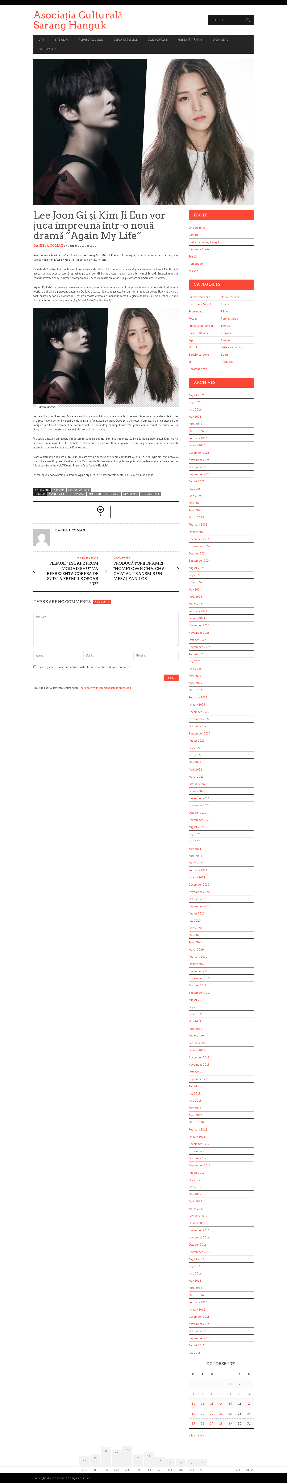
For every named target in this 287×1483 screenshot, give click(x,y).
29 (230, 1423)
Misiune (193, 271)
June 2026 (195, 409)
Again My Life (57, 493)
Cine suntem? (197, 227)
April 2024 (195, 596)
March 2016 (196, 1295)
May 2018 (195, 1108)
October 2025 (198, 467)
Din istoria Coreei (199, 249)
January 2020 (197, 964)
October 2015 (198, 1331)
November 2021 (199, 805)
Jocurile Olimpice (199, 333)
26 (202, 1423)
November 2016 (199, 1237)
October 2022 (198, 726)
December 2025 (199, 453)
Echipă (193, 256)
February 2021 (198, 870)
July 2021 (195, 834)
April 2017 (195, 1201)
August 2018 (197, 1086)
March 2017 (196, 1209)
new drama (130, 493)
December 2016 (199, 1230)
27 (211, 1423)
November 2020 (199, 892)
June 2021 (195, 841)
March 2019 (196, 1036)
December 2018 (199, 1057)
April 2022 (195, 769)
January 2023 (197, 704)
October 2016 (198, 1244)
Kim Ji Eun (95, 493)
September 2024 (200, 560)
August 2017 (197, 1173)
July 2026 (195, 402)
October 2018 (198, 1072)
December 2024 (199, 539)
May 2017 (195, 1194)
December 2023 (199, 625)
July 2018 (195, 1093)
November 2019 (199, 978)
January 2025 (197, 532)
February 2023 (198, 697)
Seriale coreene (79, 489)
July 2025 (195, 489)
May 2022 (195, 762)
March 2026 (196, 431)
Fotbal (193, 318)
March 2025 (196, 517)
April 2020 (195, 942)
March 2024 (196, 604)
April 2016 (195, 1288)
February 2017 (198, 1216)
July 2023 (195, 661)
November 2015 (199, 1324)
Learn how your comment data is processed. (106, 688)
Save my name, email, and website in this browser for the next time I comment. (85, 667)
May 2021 (195, 849)
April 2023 (195, 683)
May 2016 (195, 1280)
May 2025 (195, 503)
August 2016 (197, 1259)
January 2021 (197, 877)
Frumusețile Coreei (201, 326)
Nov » (200, 1435)
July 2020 (195, 920)
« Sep (192, 1435)
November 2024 (199, 546)
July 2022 (195, 748)
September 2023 (200, 647)
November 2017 (199, 1151)
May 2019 (195, 1021)
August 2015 (197, 1345)
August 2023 (197, 654)
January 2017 (197, 1223)
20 (211, 1414)
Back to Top (242, 1469)
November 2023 (199, 633)
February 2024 (198, 611)
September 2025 (200, 474)
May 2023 (195, 676)
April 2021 (195, 856)
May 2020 (195, 935)
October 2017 (198, 1158)
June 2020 (195, 928)
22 (230, 1414)
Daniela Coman (48, 245)
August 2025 (197, 481)
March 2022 (196, 776)
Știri (41, 39)
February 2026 (198, 438)
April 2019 (195, 1029)
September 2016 (200, 1252)
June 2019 (195, 1014)
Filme (224, 311)
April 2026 (195, 424)
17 (249, 1403)
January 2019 (197, 1050)
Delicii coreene (157, 39)
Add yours (102, 601)
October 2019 (198, 985)
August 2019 (197, 1000)
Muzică (193, 347)
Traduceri (227, 362)
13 (211, 1403)
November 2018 (199, 1064)
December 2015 (199, 1317)
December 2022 (199, 712)
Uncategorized (198, 369)
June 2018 (195, 1100)
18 (193, 1414)
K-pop (192, 340)
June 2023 (195, 669)
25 (193, 1423)
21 (221, 1414)
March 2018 (196, 1122)
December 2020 (199, 884)
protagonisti (150, 493)
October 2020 (198, 899)
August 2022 (197, 740)
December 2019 (199, 971)
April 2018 (195, 1115)
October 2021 (198, 813)
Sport (224, 354)
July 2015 (195, 1353)
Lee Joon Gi (112, 493)
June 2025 (195, 496)
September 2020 (200, 906)
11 (193, 1403)
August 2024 (197, 568)
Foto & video (229, 318)
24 (249, 1414)
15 (230, 1403)
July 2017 (195, 1180)
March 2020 (196, 949)
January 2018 (197, 1136)
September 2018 (200, 1079)
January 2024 (197, 618)
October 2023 (198, 640)
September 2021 (200, 820)
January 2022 (197, 791)
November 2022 (199, 719)
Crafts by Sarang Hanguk (204, 242)
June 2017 (195, 1187)
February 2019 (198, 1043)
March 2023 (196, 690)
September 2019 (200, 993)
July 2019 (195, 1007)
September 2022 (200, 733)
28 (221, 1423)
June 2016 (195, 1273)
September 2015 (200, 1338)
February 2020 (198, 956)
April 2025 (195, 510)
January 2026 (197, 445)
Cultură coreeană (199, 297)
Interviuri (61, 39)
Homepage (196, 264)
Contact (193, 235)
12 (202, 1403)
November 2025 (199, 460)
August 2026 (197, 395)
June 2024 (195, 582)
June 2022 (195, 755)
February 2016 (198, 1302)
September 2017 (200, 1165)
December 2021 (199, 798)
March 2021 (196, 863)
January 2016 (197, 1309)
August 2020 (197, 913)
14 (221, 1403)
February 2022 (198, 784)
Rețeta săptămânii (190, 39)
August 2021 (197, 827)
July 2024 (195, 575)
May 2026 (195, 416)
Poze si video (47, 49)
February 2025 (198, 524)
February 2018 (198, 1129)
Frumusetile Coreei (90, 39)
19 (202, 1414)
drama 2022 (77, 493)
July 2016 (195, 1266)
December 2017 (199, 1144)
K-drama (59, 489)
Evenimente (220, 39)
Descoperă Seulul (125, 39)
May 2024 (195, 589)
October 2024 (198, 553)
